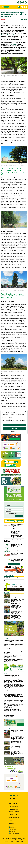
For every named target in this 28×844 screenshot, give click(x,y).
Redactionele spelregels (14, 814)
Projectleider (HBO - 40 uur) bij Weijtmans (17, 554)
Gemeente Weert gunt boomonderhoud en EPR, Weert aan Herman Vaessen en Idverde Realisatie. (14, 646)
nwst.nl (22, 841)
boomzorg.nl (8, 839)
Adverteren (11, 815)
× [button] (25, 411)
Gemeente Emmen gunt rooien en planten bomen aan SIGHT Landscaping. (13, 641)
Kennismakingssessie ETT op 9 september (17, 595)
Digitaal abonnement (13, 809)
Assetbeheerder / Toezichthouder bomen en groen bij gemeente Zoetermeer (16, 530)
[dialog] (14, 422)
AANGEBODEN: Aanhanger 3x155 (11, 577)
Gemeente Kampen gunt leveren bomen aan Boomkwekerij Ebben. (13, 656)
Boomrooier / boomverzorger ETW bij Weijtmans (17, 525)
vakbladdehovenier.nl (17, 839)
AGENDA (7, 592)
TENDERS (7, 638)
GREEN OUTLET (9, 575)
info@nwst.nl (13, 827)
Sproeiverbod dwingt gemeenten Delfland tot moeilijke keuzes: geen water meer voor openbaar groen (17, 736)
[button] (14, 431)
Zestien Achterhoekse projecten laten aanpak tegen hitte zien (16, 742)
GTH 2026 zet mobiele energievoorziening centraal (17, 606)
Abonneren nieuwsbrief (14, 811)
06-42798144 (13, 831)
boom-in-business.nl (8, 841)
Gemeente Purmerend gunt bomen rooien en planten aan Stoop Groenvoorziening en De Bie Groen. (13, 651)
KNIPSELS (7, 673)
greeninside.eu (17, 841)
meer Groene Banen (14, 563)
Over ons (11, 805)
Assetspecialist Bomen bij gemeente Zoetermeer (16, 536)
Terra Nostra (12, 44)
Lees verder (4, 422)
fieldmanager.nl (5, 838)
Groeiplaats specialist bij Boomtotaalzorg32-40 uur (16, 545)
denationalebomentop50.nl (9, 408)
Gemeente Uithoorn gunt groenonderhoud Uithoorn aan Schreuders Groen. (13, 660)
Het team (11, 812)
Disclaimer (11, 819)
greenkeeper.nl (13, 838)
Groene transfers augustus (17, 730)
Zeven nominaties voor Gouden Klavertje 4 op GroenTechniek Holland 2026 (17, 752)
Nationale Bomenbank (7, 35)
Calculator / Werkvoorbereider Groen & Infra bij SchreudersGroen (17, 559)
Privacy (10, 820)
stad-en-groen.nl (21, 838)
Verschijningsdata (12, 823)
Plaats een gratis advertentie (10, 580)
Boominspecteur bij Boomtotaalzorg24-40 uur (16, 549)
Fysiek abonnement (13, 803)
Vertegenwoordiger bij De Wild (16, 540)
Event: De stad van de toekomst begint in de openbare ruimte (16, 616)
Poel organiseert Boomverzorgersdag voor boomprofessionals (16, 611)
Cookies (10, 822)
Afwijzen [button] (14, 428)
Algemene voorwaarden (14, 817)
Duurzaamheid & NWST (14, 806)
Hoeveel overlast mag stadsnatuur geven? (15, 747)
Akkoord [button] (14, 425)
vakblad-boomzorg (14, 833)
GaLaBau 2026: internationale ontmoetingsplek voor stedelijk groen (17, 600)
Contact (10, 808)
